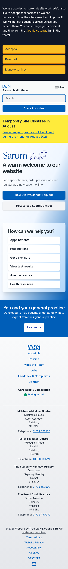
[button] (34, 240)
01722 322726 (41, 431)
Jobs (34, 370)
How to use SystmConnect (34, 205)
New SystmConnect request (34, 194)
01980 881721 (41, 459)
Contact (34, 381)
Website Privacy (34, 542)
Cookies (34, 552)
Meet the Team (34, 364)
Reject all (11, 59)
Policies (34, 359)
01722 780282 (41, 514)
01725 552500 (41, 486)
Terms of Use (34, 537)
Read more (34, 327)
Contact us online (34, 108)
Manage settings (16, 69)
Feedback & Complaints (34, 376)
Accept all (11, 49)
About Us (34, 353)
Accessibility (34, 547)
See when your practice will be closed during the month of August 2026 (28, 134)
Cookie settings (36, 30)
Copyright (34, 557)
